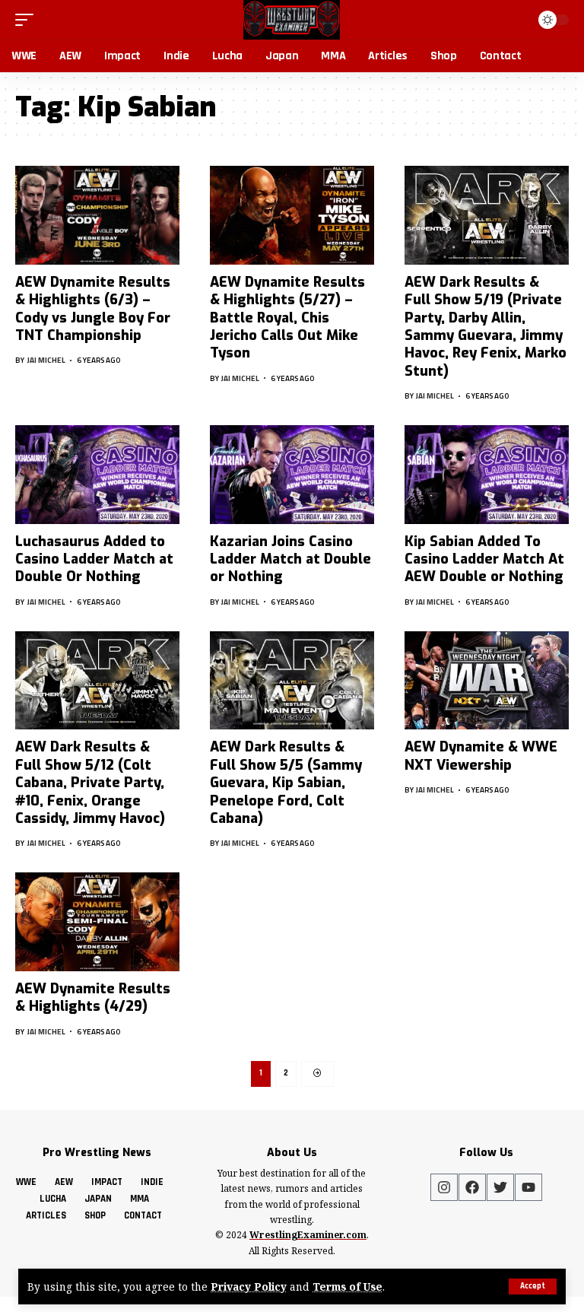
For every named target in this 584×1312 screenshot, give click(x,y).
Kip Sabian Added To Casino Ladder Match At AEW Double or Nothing (484, 559)
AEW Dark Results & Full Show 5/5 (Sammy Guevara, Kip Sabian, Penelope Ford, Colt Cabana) (286, 783)
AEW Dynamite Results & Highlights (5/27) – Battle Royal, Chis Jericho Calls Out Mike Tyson (287, 318)
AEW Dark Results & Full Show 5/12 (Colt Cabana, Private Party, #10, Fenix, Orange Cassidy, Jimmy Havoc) (90, 783)
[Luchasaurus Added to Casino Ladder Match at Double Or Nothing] (97, 474)
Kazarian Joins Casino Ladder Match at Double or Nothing (290, 559)
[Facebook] (472, 1187)
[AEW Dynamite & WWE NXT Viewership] (487, 680)
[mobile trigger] (28, 20)
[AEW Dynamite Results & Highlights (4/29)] (97, 921)
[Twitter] (500, 1187)
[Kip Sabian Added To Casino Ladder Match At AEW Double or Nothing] (487, 474)
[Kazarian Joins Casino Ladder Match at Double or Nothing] (292, 474)
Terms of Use (347, 1286)
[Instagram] (444, 1187)
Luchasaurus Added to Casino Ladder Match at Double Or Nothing (94, 559)
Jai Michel (46, 360)
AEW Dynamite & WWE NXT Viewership (481, 756)
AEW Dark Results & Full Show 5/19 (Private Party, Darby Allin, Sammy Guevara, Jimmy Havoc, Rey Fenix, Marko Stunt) (486, 326)
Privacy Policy (249, 1286)
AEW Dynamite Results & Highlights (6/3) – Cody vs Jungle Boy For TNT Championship (92, 309)
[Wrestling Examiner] (291, 20)
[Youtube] (528, 1187)
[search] (515, 20)
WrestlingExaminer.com (308, 1234)
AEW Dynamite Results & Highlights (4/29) (92, 997)
